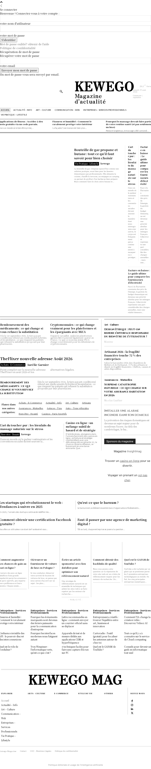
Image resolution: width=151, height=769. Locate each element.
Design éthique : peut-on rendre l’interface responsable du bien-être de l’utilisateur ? (126, 333)
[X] (132, 713)
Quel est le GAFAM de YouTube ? (104, 648)
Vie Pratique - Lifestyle (86, 163)
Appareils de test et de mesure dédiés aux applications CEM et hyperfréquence (73, 638)
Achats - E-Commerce (13, 364)
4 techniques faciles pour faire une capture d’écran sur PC (75, 649)
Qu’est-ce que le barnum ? (98, 502)
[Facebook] (132, 700)
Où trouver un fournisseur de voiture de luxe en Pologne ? (44, 563)
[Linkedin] (132, 709)
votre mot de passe (12, 35)
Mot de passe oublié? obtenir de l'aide (24, 44)
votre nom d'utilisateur (15, 23)
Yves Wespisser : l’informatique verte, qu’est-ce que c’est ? (42, 649)
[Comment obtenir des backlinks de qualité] (106, 549)
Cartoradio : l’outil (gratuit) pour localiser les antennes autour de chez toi (105, 638)
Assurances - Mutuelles (118, 380)
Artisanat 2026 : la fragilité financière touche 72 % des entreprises (122, 355)
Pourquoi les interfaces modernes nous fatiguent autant (44, 636)
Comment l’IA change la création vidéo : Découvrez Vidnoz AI (137, 620)
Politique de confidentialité (18, 48)
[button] (61, 91)
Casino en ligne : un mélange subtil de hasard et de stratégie (81, 426)
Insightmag (134, 451)
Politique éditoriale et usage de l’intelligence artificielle (75, 765)
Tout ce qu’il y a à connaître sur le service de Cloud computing (136, 636)
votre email (7, 66)
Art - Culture (111, 325)
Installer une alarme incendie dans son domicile (126, 413)
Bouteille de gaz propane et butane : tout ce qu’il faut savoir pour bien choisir (96, 154)
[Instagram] (132, 704)
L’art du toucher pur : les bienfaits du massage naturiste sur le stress (132, 165)
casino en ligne (130, 461)
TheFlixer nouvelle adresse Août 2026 (36, 358)
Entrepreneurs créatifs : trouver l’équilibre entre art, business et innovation (105, 621)
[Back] (1, 6)
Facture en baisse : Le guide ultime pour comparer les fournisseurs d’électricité (144, 165)
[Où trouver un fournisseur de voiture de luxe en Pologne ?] (44, 549)
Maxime (108, 341)
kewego (105, 163)
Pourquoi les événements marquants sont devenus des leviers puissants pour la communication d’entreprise (44, 623)
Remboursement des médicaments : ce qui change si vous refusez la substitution (21, 328)
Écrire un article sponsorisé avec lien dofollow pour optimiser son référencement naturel (75, 567)
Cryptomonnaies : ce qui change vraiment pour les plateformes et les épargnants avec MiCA (73, 328)
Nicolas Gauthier (113, 400)
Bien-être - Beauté (10, 434)
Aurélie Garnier (38, 365)
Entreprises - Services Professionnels (44, 611)
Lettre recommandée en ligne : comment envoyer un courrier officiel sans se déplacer (75, 621)
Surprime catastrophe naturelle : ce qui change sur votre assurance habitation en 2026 (125, 390)
